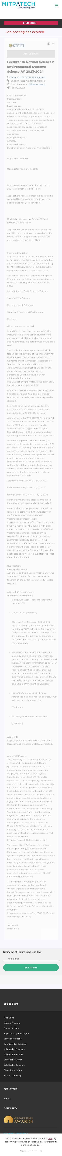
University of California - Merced (28, 77)
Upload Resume (12, 1023)
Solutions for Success (15, 1044)
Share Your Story (12, 1075)
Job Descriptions (13, 1039)
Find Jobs (9, 1018)
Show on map (37, 84)
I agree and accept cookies (31, 1151)
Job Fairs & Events (13, 1054)
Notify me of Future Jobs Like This (22, 952)
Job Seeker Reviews (14, 1049)
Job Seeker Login (13, 1060)
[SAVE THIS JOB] (53, 43)
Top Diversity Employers (16, 1033)
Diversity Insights (13, 1070)
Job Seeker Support (14, 1065)
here (50, 1138)
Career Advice (11, 1028)
